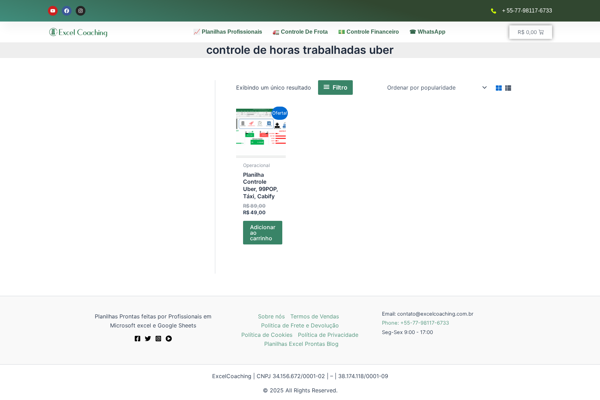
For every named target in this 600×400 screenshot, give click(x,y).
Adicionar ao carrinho (262, 233)
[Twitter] (148, 338)
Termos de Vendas (314, 316)
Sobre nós (271, 316)
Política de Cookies (266, 334)
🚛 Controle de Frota (300, 32)
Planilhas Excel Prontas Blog (301, 343)
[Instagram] (158, 338)
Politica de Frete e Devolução (300, 325)
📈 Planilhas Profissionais (227, 32)
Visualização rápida (260, 149)
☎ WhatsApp (427, 32)
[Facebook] (137, 338)
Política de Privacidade (328, 334)
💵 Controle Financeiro (368, 32)
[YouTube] (169, 338)
